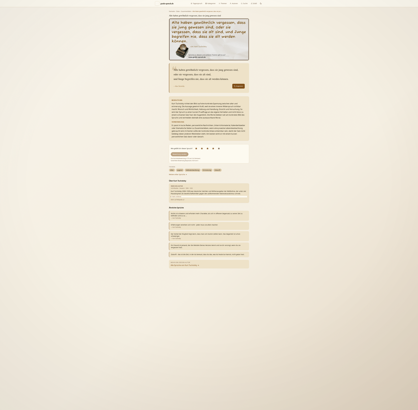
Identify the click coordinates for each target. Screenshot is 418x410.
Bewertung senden (180, 154)
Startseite (172, 11)
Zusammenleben (186, 11)
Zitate (178, 11)
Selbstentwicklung (192, 170)
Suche (245, 3)
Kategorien (211, 3)
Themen (224, 3)
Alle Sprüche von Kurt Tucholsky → (185, 265)
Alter (172, 170)
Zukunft (217, 170)
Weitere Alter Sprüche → (178, 174)
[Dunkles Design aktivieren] (261, 3)
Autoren (235, 3)
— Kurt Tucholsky (179, 86)
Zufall (255, 3)
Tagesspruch (197, 3)
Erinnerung (207, 170)
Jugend (179, 170)
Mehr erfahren (176, 197)
